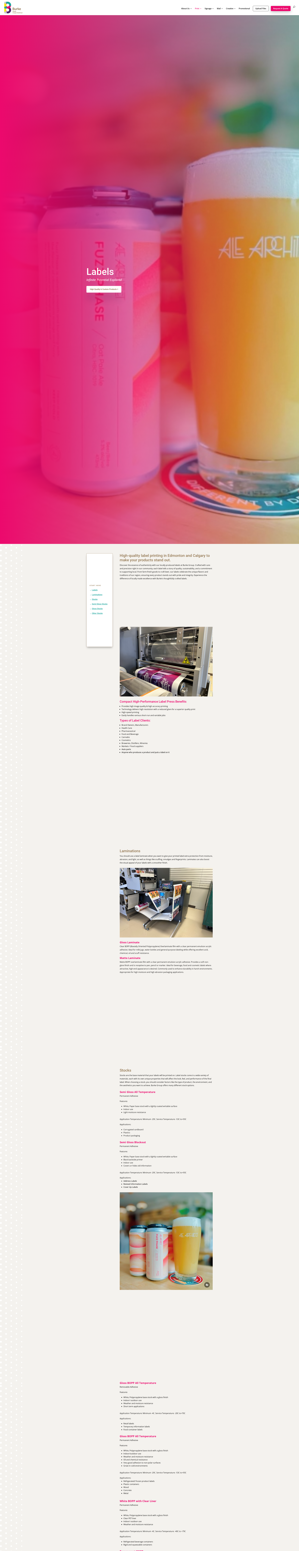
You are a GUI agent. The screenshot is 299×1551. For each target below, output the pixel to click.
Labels (95, 590)
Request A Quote (280, 8)
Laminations (97, 595)
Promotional (244, 9)
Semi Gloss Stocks (99, 604)
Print (197, 9)
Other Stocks (97, 613)
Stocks (95, 599)
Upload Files (260, 8)
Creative (229, 9)
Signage (208, 9)
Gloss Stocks (97, 609)
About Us (185, 9)
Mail (219, 9)
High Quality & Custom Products (103, 289)
